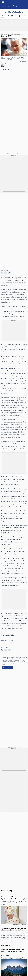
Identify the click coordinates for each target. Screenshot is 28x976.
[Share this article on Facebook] (9, 272)
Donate (14, 16)
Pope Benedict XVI (5, 73)
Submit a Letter (7, 667)
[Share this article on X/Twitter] (2, 272)
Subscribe (23, 16)
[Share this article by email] (5, 272)
